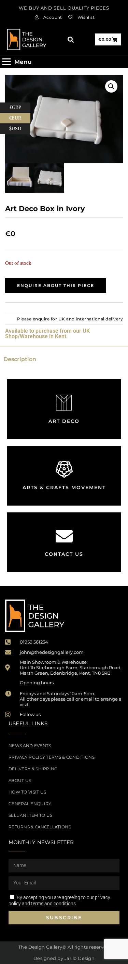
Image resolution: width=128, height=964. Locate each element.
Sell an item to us (30, 815)
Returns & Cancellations (40, 826)
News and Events (30, 745)
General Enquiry (30, 803)
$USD (19, 127)
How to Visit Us (27, 792)
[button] (70, 39)
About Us (20, 780)
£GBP (20, 106)
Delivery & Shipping (33, 768)
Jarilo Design (80, 958)
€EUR (19, 117)
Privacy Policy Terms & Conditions (52, 757)
